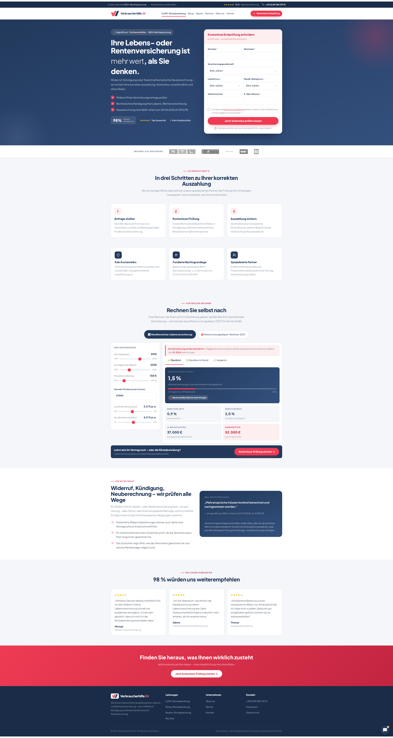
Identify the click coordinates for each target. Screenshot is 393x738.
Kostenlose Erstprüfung (268, 13)
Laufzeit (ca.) (214, 79)
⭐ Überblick (174, 360)
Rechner (209, 13)
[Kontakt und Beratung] (385, 730)
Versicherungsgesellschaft (221, 64)
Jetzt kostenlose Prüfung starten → (196, 673)
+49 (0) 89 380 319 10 (275, 4)
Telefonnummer (215, 94)
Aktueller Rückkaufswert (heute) (129, 389)
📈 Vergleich (220, 360)
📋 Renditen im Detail (197, 360)
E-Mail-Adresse (252, 94)
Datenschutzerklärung (233, 109)
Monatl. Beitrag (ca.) (254, 79)
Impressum (252, 706)
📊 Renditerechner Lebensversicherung (170, 334)
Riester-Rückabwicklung (178, 712)
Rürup (191, 13)
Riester (199, 13)
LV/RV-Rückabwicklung (174, 13)
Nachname (249, 49)
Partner (230, 13)
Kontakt (210, 712)
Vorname (213, 49)
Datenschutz (252, 712)
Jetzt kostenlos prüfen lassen (243, 120)
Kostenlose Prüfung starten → (257, 451)
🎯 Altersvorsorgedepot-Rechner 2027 (223, 334)
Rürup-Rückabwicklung (177, 706)
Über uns (220, 13)
